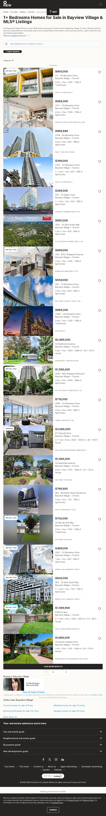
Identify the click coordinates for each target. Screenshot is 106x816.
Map (54, 12)
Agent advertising (69, 766)
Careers (46, 770)
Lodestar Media (47, 782)
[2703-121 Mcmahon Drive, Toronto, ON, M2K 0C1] (53, 172)
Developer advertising (91, 766)
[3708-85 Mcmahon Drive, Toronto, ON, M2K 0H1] (53, 142)
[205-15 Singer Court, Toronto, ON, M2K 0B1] (53, 202)
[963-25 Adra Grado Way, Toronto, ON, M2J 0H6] (53, 589)
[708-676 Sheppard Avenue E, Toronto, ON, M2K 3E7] (53, 261)
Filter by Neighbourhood (14, 35)
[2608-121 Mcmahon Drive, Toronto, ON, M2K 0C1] (53, 410)
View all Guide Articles (33, 692)
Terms (83, 782)
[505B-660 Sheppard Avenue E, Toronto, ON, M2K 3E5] (53, 380)
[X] (49, 760)
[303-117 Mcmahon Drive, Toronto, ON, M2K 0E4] (53, 291)
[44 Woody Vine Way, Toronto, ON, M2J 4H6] (53, 529)
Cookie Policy (57, 803)
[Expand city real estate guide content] (53, 732)
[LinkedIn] (62, 760)
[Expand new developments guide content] (53, 751)
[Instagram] (56, 760)
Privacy (74, 782)
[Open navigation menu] (101, 4)
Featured (7, 61)
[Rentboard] (58, 776)
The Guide (24, 766)
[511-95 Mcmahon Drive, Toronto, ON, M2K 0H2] (53, 82)
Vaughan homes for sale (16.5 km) (69, 711)
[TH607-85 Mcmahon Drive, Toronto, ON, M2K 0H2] (53, 321)
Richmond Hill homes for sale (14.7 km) (21, 711)
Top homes (9, 766)
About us (52, 766)
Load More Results (53, 666)
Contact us (38, 766)
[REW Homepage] (7, 4)
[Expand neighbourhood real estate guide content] (53, 738)
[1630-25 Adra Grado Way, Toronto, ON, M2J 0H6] (53, 231)
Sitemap (58, 770)
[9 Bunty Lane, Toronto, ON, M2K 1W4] (53, 619)
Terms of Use (96, 695)
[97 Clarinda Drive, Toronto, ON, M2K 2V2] (53, 440)
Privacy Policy (73, 800)
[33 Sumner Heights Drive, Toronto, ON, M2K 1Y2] (53, 649)
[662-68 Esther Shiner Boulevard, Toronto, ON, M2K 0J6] (53, 500)
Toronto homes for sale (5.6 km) (18, 705)
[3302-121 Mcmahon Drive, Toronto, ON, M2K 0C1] (53, 559)
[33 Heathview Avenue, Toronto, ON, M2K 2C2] (53, 470)
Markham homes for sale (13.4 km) (69, 705)
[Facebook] (43, 760)
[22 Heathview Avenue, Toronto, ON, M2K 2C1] (53, 351)
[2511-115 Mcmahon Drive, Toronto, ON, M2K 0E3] (53, 112)
